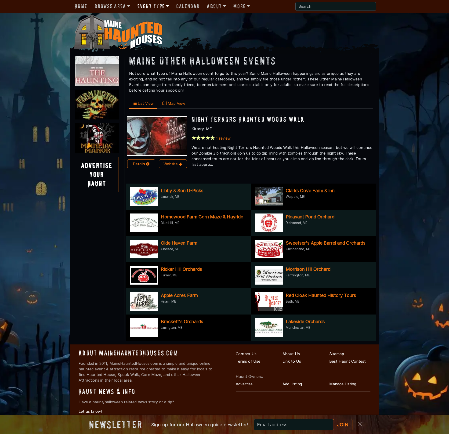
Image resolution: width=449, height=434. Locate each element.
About (214, 6)
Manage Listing (342, 384)
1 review (223, 138)
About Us (291, 353)
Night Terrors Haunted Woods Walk (248, 119)
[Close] (360, 424)
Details (139, 164)
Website (171, 164)
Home (81, 6)
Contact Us (246, 353)
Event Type (151, 6)
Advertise (244, 384)
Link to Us (291, 361)
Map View (176, 103)
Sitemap (336, 353)
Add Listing (292, 384)
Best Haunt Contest (347, 361)
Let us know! (90, 411)
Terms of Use (248, 361)
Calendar (187, 6)
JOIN (342, 424)
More (239, 6)
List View (145, 103)
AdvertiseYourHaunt (96, 174)
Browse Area (110, 6)
